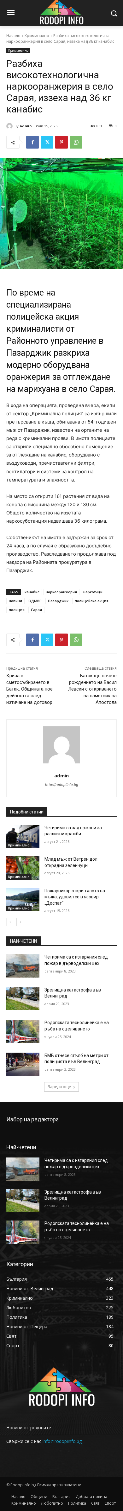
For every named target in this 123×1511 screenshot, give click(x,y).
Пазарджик (58, 600)
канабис (32, 592)
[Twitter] (47, 142)
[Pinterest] (61, 142)
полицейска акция (91, 600)
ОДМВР (35, 600)
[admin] (10, 126)
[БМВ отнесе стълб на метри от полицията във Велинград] (22, 1064)
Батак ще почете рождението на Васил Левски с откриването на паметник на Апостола (92, 689)
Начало (13, 35)
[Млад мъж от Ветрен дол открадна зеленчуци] (22, 868)
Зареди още (59, 1086)
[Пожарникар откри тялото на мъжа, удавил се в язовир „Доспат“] (22, 899)
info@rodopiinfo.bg (62, 1441)
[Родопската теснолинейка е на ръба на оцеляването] (22, 1031)
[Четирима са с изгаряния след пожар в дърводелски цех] (22, 966)
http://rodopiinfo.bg (61, 784)
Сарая (36, 609)
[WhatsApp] (76, 142)
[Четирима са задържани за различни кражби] (22, 836)
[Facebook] (32, 142)
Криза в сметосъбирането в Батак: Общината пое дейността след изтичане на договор (29, 689)
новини (15, 600)
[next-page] (20, 922)
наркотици (92, 592)
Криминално (37, 35)
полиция (17, 609)
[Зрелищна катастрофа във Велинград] (22, 999)
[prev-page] (10, 922)
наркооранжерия (61, 592)
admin (26, 126)
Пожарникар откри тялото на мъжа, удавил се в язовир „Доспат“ (74, 897)
